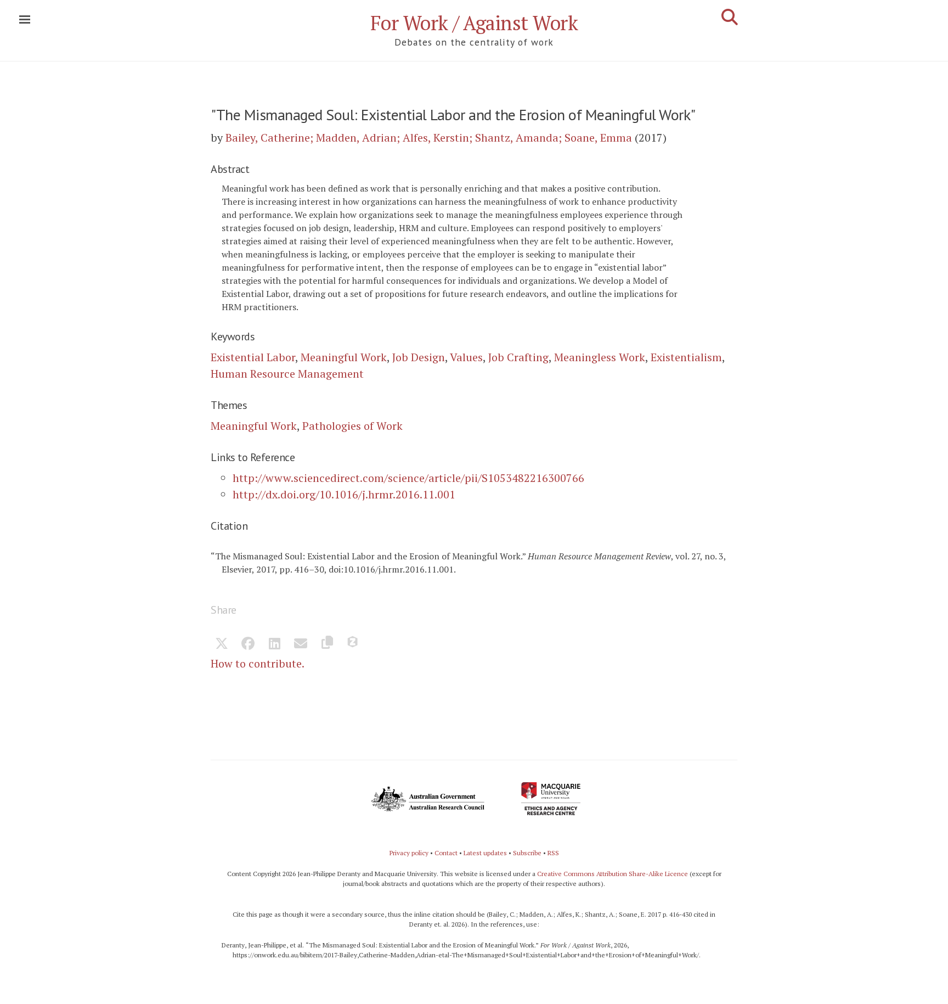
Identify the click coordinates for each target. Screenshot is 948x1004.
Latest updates (485, 853)
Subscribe (527, 853)
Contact (446, 853)
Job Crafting (518, 357)
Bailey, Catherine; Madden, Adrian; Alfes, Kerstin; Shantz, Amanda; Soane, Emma (428, 137)
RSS (553, 853)
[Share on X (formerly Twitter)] (222, 644)
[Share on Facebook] (248, 644)
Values (466, 357)
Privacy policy (409, 853)
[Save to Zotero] (353, 644)
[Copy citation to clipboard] (327, 644)
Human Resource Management (287, 373)
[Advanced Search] (729, 17)
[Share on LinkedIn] (274, 644)
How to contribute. (257, 663)
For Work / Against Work (474, 23)
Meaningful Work (344, 357)
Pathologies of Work (352, 425)
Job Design (418, 357)
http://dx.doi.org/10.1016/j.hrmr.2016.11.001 (344, 494)
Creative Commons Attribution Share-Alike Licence (612, 874)
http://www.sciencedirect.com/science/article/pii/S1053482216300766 (408, 477)
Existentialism (686, 357)
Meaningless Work (599, 357)
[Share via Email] (301, 644)
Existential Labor (253, 357)
